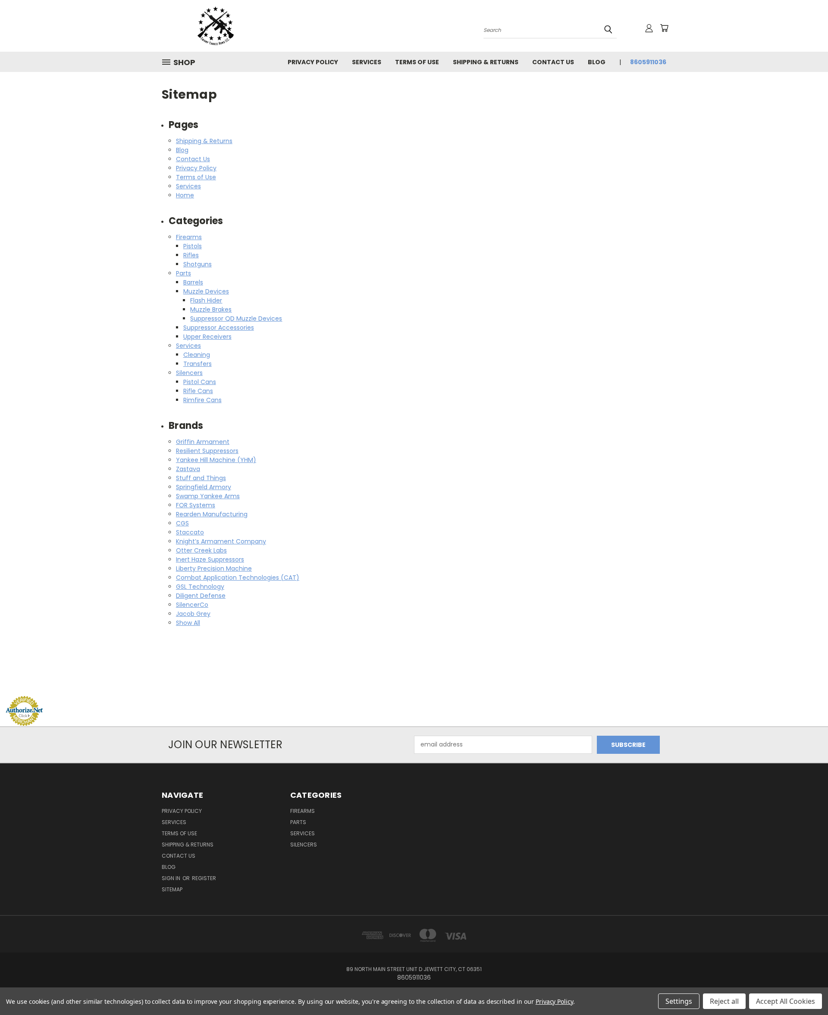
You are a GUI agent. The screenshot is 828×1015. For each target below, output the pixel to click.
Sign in (172, 878)
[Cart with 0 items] (664, 28)
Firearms (189, 237)
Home (185, 195)
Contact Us (553, 62)
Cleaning (196, 354)
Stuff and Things (201, 478)
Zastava (188, 469)
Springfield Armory (203, 487)
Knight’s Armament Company (221, 541)
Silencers (189, 373)
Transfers (197, 363)
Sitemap (172, 889)
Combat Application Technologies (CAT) (237, 577)
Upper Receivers (207, 336)
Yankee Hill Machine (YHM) (216, 460)
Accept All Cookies (785, 1001)
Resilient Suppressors (207, 451)
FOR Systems (195, 505)
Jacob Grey (193, 613)
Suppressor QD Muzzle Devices (236, 318)
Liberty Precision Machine (214, 568)
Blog (596, 62)
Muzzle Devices (206, 291)
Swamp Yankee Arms (208, 496)
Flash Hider (206, 300)
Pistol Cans (199, 382)
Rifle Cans (198, 391)
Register (204, 878)
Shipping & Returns (485, 62)
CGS (182, 523)
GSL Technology (200, 586)
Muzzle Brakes (211, 309)
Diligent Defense (201, 595)
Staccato (190, 532)
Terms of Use (417, 62)
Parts (183, 273)
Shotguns (197, 264)
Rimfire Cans (202, 400)
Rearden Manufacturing (212, 514)
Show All (188, 622)
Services (366, 62)
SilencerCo (192, 604)
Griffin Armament (202, 441)
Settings (678, 1001)
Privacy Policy (313, 62)
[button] (414, 679)
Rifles (191, 255)
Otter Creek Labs (201, 550)
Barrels (193, 282)
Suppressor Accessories (218, 327)
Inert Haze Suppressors (210, 559)
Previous (805, 988)
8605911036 (648, 62)
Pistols (192, 246)
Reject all (724, 1001)
